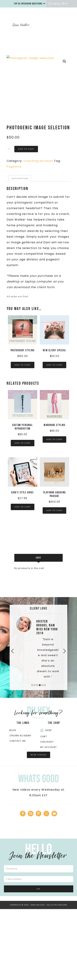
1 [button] (32, 685)
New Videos (38, 755)
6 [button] (45, 685)
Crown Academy (20, 735)
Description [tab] (20, 178)
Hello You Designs (56, 905)
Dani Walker (21, 25)
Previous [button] (12, 651)
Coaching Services (38, 161)
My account (48, 747)
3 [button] (37, 685)
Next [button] (64, 651)
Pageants (14, 167)
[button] (64, 61)
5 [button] (42, 685)
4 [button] (40, 685)
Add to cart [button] (23, 365)
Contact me (17, 740)
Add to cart (26, 149)
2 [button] (35, 685)
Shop (48, 730)
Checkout (47, 741)
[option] (38, 648)
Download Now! (58, 3)
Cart (43, 736)
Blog (12, 730)
